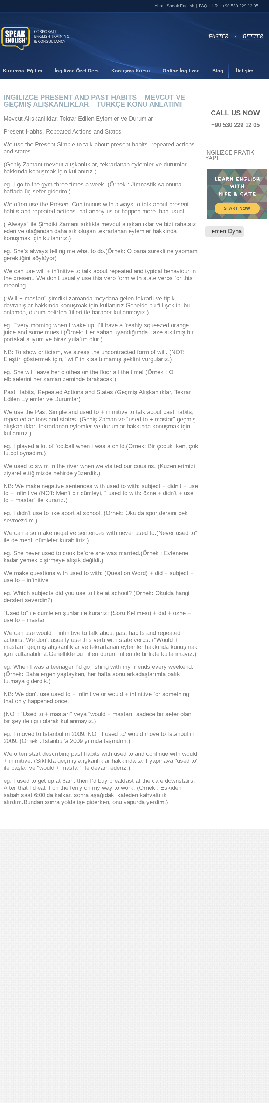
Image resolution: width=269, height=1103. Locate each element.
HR (215, 5)
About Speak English (174, 5)
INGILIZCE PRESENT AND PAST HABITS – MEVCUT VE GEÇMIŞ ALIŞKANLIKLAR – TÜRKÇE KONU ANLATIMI (94, 100)
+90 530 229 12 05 (240, 5)
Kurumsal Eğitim (22, 70)
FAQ (203, 5)
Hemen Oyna (224, 231)
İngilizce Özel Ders (77, 70)
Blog (217, 70)
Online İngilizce (181, 70)
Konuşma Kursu (130, 70)
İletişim (244, 70)
